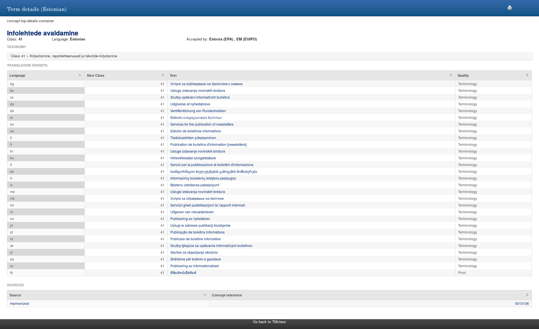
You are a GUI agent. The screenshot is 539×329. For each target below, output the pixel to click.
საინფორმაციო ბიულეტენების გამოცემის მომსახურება (213, 171)
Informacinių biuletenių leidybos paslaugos (203, 178)
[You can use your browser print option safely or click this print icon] (510, 7)
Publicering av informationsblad (194, 265)
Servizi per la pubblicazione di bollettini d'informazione (211, 164)
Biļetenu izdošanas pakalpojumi (194, 184)
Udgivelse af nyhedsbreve (190, 103)
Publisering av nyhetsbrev (190, 218)
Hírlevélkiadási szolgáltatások (193, 157)
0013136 (522, 303)
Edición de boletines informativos (195, 130)
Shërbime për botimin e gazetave (195, 259)
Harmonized (19, 303)
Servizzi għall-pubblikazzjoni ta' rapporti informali (207, 205)
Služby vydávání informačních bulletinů (200, 97)
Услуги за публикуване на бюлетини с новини (206, 83)
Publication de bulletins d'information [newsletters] (208, 144)
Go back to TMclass (269, 321)
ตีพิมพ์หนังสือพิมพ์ (183, 272)
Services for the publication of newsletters (202, 124)
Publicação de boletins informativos (197, 232)
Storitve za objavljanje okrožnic (194, 252)
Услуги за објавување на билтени (197, 198)
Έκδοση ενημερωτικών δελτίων (195, 117)
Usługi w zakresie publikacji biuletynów (200, 225)
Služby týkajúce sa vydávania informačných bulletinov (211, 245)
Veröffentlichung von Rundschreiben (198, 110)
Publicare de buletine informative (195, 238)
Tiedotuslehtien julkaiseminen (193, 137)
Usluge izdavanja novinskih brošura (197, 90)
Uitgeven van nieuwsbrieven (192, 211)
